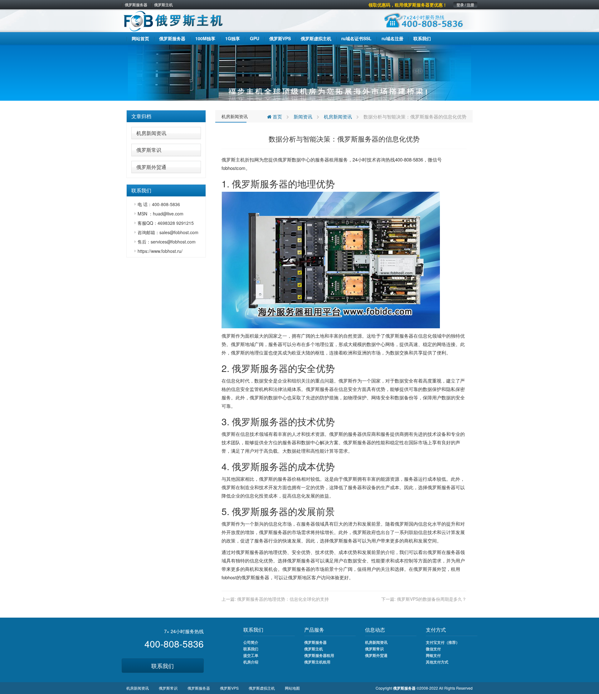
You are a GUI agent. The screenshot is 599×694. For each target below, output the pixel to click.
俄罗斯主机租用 (317, 662)
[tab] (166, 116)
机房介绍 (250, 662)
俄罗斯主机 (163, 4)
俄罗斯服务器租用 (319, 655)
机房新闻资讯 (151, 133)
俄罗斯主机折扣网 (240, 159)
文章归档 (141, 116)
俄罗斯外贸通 (151, 167)
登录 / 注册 (465, 4)
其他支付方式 (437, 662)
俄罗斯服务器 (136, 4)
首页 (276, 116)
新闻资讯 (303, 116)
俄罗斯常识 (148, 149)
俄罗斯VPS (229, 688)
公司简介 (250, 642)
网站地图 (292, 688)
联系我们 (162, 666)
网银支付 (433, 655)
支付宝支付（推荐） (443, 642)
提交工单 (250, 655)
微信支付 (433, 649)
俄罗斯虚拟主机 (262, 688)
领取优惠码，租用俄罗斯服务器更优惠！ (407, 5)
